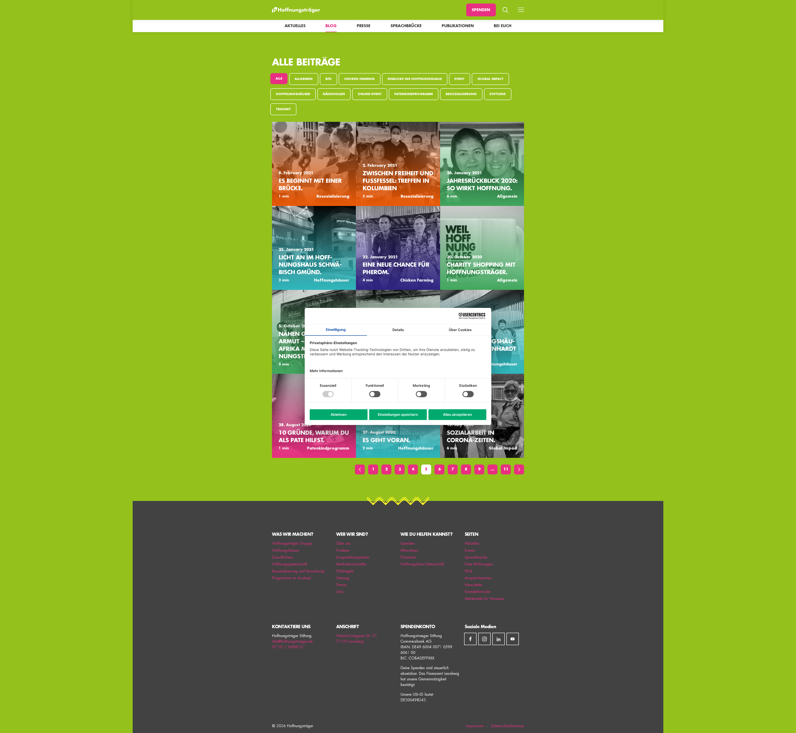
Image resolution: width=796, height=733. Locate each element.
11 (505, 469)
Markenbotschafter (351, 564)
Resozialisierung (461, 94)
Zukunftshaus (282, 557)
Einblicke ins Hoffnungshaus (415, 79)
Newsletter (473, 585)
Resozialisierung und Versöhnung (298, 571)
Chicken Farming (359, 79)
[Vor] (519, 469)
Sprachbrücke (406, 26)
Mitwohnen (409, 550)
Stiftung (497, 94)
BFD (328, 79)
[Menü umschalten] (521, 10)
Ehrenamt (408, 557)
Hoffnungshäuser (293, 94)
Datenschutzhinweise (506, 726)
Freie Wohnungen (479, 564)
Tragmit (283, 109)
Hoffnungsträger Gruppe (292, 543)
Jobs (339, 592)
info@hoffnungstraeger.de (292, 641)
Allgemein (304, 79)
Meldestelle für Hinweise (484, 599)
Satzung (342, 578)
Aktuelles (295, 26)
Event (459, 79)
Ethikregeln (345, 571)
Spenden (481, 10)
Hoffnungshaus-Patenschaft (422, 564)
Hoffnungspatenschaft (289, 564)
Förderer (342, 550)
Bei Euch (502, 26)
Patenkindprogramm (413, 94)
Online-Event (370, 94)
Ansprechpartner (478, 578)
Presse (363, 26)
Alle (278, 78)
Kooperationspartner (352, 557)
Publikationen (458, 26)
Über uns (343, 543)
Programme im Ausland (291, 578)
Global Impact (490, 79)
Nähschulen (334, 94)
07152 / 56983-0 (287, 647)
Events (470, 550)
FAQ (468, 571)
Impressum (475, 726)
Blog (331, 26)
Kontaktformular (477, 592)
